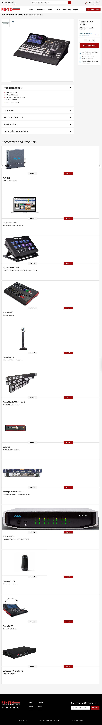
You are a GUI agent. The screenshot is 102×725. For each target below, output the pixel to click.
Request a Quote (94, 9)
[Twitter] (2, 707)
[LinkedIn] (18, 707)
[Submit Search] (69, 2)
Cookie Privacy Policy (77, 720)
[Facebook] (10, 707)
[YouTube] (7, 707)
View (31, 173)
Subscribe (95, 707)
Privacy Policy (22, 720)
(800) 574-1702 (94, 2)
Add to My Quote (89, 45)
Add (67, 173)
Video (8, 14)
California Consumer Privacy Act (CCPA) (49, 720)
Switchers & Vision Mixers (19, 14)
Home (3, 14)
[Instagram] (14, 707)
